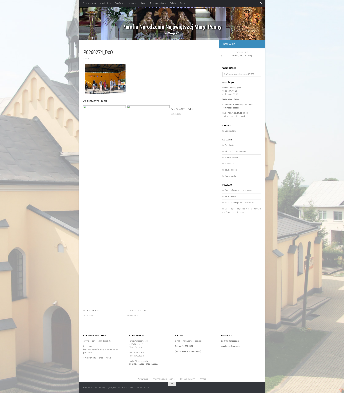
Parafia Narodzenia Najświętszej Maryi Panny (172, 26)
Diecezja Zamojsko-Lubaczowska (238, 190)
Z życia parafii (230, 176)
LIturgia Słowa (230, 131)
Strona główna (89, 3)
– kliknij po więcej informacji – (234, 116)
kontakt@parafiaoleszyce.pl (100, 358)
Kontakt (183, 3)
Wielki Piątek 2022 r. (92, 310)
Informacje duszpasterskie (108, 41)
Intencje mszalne (131, 41)
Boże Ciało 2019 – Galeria (182, 109)
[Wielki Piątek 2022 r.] (104, 206)
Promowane (229, 163)
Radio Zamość (230, 196)
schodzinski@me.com (230, 346)
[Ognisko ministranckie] (148, 206)
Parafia (118, 3)
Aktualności (104, 3)
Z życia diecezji (231, 170)
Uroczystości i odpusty (136, 3)
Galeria (173, 3)
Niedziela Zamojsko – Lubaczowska (239, 202)
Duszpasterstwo (157, 3)
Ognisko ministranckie (136, 310)
